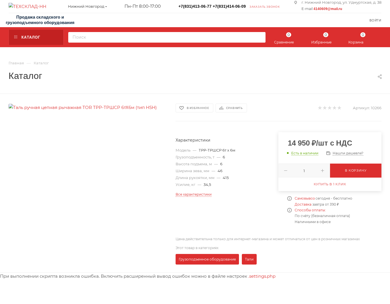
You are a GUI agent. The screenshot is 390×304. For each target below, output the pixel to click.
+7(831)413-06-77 (195, 6)
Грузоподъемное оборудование (207, 259)
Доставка (303, 204)
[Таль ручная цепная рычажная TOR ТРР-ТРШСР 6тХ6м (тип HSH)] (83, 107)
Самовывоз (305, 198)
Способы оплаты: (310, 210)
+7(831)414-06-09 (229, 6)
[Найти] (259, 37)
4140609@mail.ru (327, 9)
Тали (249, 259)
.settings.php (262, 276)
